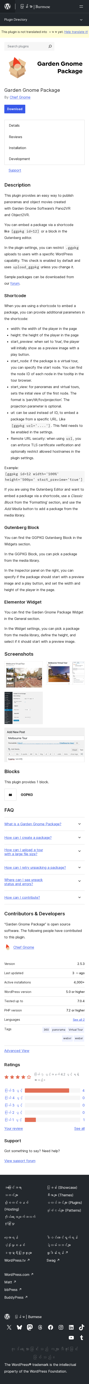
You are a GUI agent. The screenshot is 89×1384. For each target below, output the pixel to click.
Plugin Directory (15, 19)
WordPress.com (19, 1274)
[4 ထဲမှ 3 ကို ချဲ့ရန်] (37, 697)
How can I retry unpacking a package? (35, 868)
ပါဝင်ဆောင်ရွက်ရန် (62, 1237)
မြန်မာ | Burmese (28, 1317)
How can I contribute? (22, 898)
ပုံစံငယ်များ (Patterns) (64, 1210)
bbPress (13, 1289)
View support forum (19, 1161)
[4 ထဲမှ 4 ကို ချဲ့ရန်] (79, 733)
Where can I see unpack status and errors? (23, 882)
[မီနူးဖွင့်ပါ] (82, 6)
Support (15, 170)
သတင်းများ (11, 1195)
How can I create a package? (28, 838)
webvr (67, 1038)
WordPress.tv (17, 1260)
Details (14, 125)
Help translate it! (76, 32)
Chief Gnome (20, 97)
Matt (10, 1282)
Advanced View (16, 1051)
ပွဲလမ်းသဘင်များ (59, 1245)
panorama (58, 1029)
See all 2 (79, 1019)
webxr (79, 1038)
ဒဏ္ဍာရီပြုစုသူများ (18, 1253)
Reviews (15, 137)
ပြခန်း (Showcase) (62, 1187)
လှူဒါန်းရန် (57, 1253)
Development (19, 159)
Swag (53, 1260)
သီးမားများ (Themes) (60, 1195)
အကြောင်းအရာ (13, 1187)
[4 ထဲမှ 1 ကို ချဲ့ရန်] (37, 667)
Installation (17, 148)
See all (79, 1128)
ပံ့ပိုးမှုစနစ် (14, 1245)
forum (14, 283)
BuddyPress (16, 1297)
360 (46, 1029)
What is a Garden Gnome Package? (32, 824)
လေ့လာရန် (11, 1237)
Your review (13, 1128)
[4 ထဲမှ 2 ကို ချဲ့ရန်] (79, 667)
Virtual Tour (76, 1029)
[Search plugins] (50, 46)
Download (14, 109)
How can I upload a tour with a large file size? (23, 852)
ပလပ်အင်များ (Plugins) (64, 1202)
